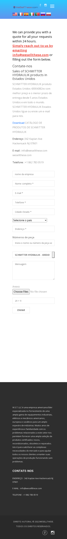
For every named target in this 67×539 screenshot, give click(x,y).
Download (18, 123)
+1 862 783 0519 (34, 162)
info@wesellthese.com (34, 150)
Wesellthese (46, 521)
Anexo (16, 286)
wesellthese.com (21, 155)
